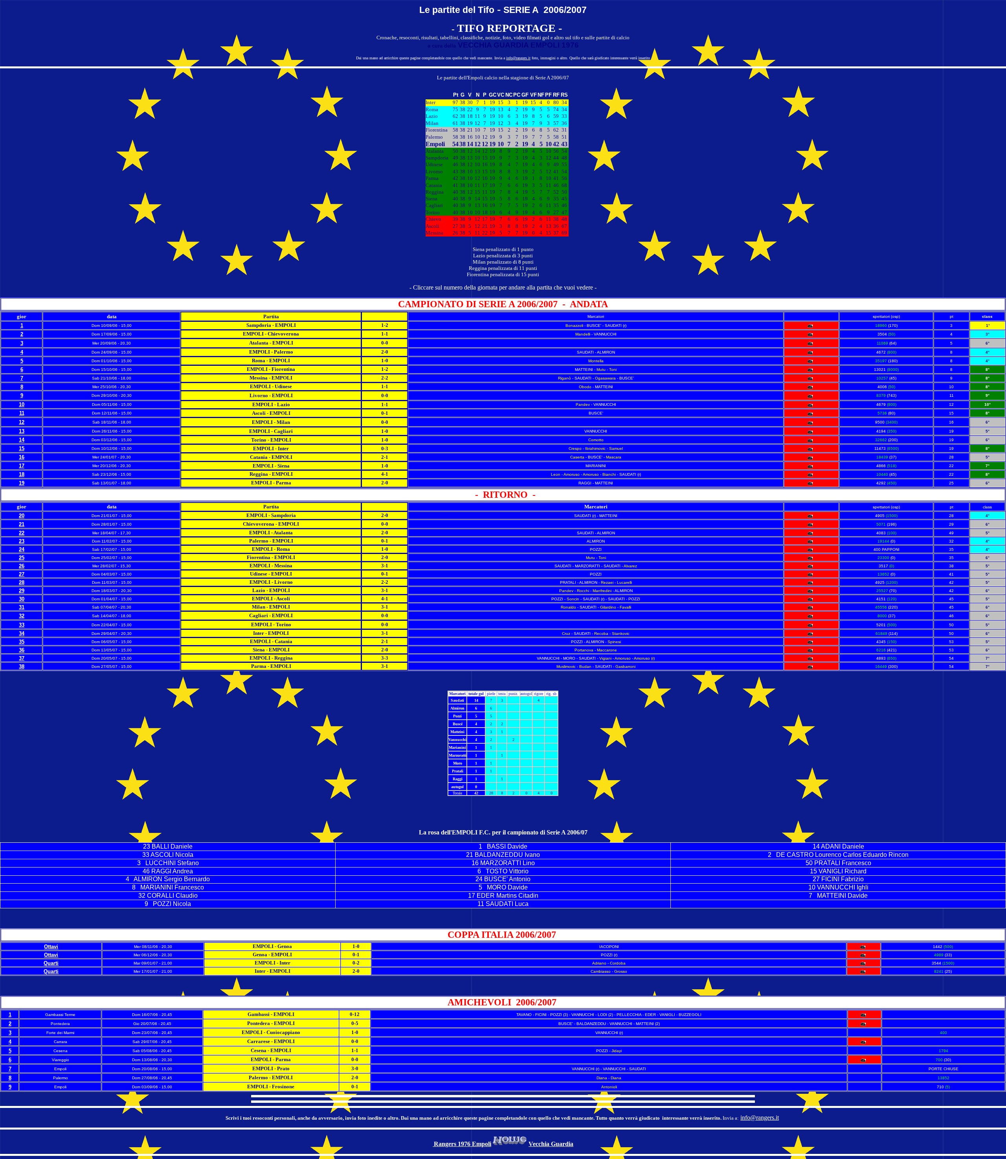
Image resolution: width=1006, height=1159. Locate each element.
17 (21, 466)
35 (21, 642)
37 (21, 658)
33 (21, 625)
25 (21, 558)
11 (21, 413)
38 (21, 666)
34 (21, 633)
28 (21, 582)
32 (21, 616)
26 (21, 566)
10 (21, 404)
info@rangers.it (518, 58)
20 (21, 516)
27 (21, 574)
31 (21, 607)
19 (21, 483)
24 (21, 549)
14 (21, 440)
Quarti (51, 963)
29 (21, 591)
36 (21, 650)
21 (21, 524)
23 (21, 541)
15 (21, 448)
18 (21, 474)
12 (21, 422)
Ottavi (51, 947)
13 (21, 431)
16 (21, 457)
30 (21, 599)
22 (21, 533)
